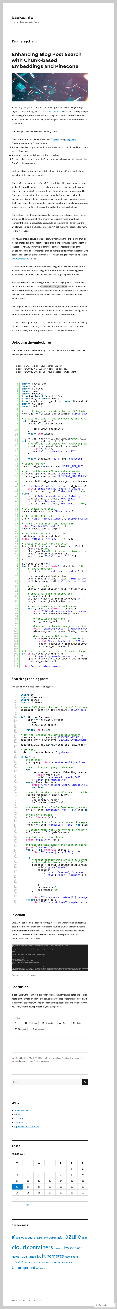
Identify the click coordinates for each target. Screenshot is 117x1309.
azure (53, 1058)
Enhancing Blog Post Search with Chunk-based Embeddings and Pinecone (47, 60)
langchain (78, 1058)
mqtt (67, 1256)
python (45, 1262)
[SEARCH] (85, 1082)
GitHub (18, 1114)
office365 (18, 1262)
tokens (56, 139)
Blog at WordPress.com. (33, 1300)
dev (65, 1247)
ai (46, 1058)
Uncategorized (23, 1268)
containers (40, 1247)
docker (76, 1247)
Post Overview (21, 1110)
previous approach (54, 111)
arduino (38, 1237)
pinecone (22, 1061)
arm (46, 1237)
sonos (69, 1262)
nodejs (74, 1256)
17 (17, 1186)
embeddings (69, 1058)
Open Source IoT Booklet (26, 1126)
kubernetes (53, 1256)
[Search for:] (47, 1082)
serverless (59, 1262)
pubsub (37, 1262)
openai (14, 1061)
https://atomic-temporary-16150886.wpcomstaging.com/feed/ (72, 518)
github (15, 1256)
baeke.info (22, 17)
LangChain (70, 139)
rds (51, 1262)
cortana (57, 1248)
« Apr (27, 1204)
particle (28, 1262)
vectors (30, 1061)
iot (39, 1256)
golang (24, 1256)
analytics (21, 1237)
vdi (37, 1268)
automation (56, 1237)
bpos (84, 1237)
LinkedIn (18, 1122)
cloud (58, 1058)
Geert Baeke (21, 1058)
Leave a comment (43, 1061)
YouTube (18, 1118)
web (42, 1267)
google (32, 1256)
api (49, 1058)
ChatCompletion (20, 258)
